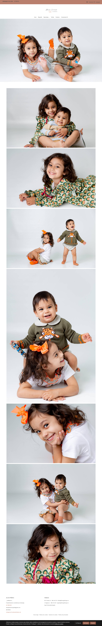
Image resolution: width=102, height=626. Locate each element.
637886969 (16, 1)
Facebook (91, 2)
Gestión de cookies (53, 614)
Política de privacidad (63, 614)
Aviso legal (35, 614)
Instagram (98, 2)
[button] (46, 17)
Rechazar (86, 623)
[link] (51, 10)
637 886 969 (9, 605)
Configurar (78, 623)
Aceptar (93, 623)
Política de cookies (43, 614)
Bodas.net (18, 612)
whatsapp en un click (8, 1)
